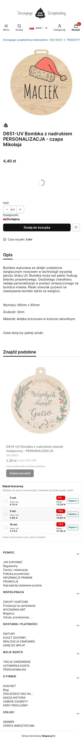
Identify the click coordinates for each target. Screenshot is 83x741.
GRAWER (8, 721)
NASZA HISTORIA (14, 697)
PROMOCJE (10, 581)
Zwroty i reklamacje (15, 569)
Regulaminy (10, 566)
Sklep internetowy (37, 735)
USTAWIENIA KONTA (16, 665)
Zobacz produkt (19, 473)
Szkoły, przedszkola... (17, 617)
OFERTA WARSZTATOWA (18, 725)
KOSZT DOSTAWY (14, 637)
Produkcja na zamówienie (19, 605)
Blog (6, 689)
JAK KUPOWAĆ (12, 562)
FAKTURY (9, 633)
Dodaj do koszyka (37, 227)
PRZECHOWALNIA (14, 669)
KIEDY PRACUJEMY (15, 705)
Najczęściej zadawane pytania (22, 585)
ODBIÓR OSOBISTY (15, 701)
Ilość (6, 202)
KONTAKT (9, 686)
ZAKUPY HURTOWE (15, 601)
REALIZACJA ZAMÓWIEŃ (19, 641)
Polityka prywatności (16, 573)
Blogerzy (8, 613)
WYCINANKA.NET (14, 609)
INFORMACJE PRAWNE (17, 577)
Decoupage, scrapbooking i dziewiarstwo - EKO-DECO (32, 39)
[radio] (41, 501)
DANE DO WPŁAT (14, 645)
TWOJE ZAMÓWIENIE (16, 661)
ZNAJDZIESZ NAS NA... (18, 693)
